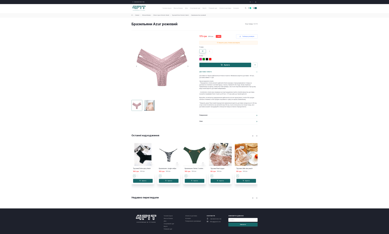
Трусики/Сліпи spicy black (142, 168)
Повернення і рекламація (193, 221)
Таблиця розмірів (248, 36)
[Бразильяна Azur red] (210, 60)
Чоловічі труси (166, 8)
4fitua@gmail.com (215, 221)
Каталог (137, 15)
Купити (226, 65)
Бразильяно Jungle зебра (167, 168)
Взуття (204, 8)
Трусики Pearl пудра (217, 168)
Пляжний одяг (213, 8)
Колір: (201, 56)
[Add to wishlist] (151, 163)
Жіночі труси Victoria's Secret (161, 15)
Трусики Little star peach (244, 168)
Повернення (203, 115)
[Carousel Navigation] (254, 136)
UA (250, 2)
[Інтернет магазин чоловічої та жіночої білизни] (132, 15)
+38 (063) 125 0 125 (215, 219)
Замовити (243, 224)
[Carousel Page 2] (149, 105)
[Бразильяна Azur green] (204, 60)
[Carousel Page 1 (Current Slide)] (136, 105)
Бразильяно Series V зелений (195, 168)
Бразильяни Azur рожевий (198, 15)
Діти (186, 8)
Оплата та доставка (225, 8)
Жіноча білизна (178, 8)
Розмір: (201, 47)
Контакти (236, 8)
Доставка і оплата (205, 71)
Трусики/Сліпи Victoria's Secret (180, 15)
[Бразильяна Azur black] (207, 60)
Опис (201, 121)
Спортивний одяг (195, 8)
